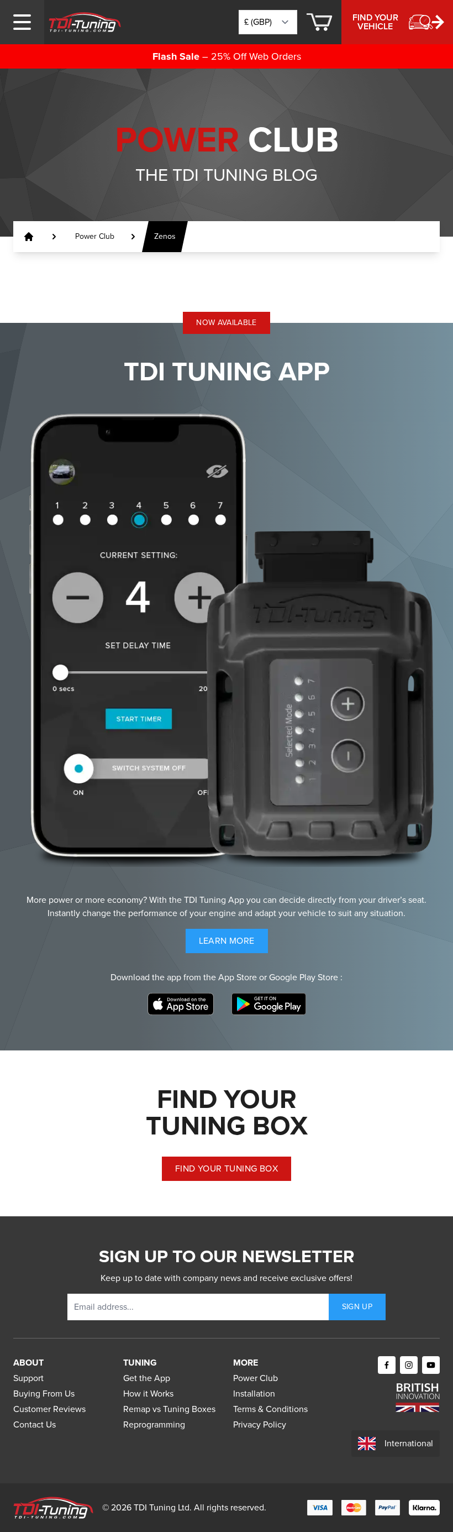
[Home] (85, 22)
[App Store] (181, 1004)
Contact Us (34, 1424)
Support (28, 1378)
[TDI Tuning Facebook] (387, 1365)
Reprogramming (154, 1424)
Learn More (233, 943)
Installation (254, 1393)
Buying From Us (44, 1393)
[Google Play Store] (268, 1004)
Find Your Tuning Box (226, 1168)
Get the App (146, 1378)
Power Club (255, 1378)
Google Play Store (304, 977)
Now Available (226, 322)
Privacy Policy (259, 1424)
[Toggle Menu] (22, 22)
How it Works (148, 1393)
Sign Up (357, 1307)
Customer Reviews (49, 1409)
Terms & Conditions (270, 1409)
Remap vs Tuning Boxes (169, 1409)
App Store (238, 977)
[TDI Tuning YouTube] (431, 1365)
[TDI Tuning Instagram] (409, 1365)
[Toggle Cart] (319, 22)
